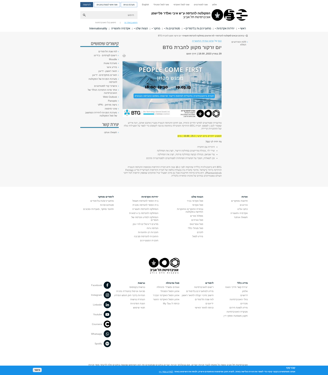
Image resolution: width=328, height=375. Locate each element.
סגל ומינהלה (172, 283)
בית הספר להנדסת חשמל (145, 200)
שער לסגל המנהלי (161, 4)
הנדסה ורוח (152, 228)
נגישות (141, 283)
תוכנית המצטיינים (149, 240)
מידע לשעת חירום (238, 307)
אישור (37, 370)
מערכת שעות (110, 63)
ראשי (243, 28)
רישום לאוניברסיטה (204, 287)
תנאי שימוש (139, 307)
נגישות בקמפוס (137, 287)
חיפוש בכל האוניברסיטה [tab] (105, 22)
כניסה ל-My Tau (171, 303)
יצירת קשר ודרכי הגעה (236, 287)
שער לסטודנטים (201, 4)
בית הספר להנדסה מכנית (145, 205)
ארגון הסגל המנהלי (169, 291)
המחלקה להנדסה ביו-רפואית (143, 213)
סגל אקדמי (197, 205)
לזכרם (200, 232)
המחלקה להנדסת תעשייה (145, 209)
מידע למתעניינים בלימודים (200, 291)
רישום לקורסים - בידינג (105, 55)
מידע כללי (242, 283)
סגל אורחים (197, 220)
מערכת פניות (129, 4)
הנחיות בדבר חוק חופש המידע (129, 295)
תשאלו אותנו (110, 132)
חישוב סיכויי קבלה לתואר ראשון (198, 295)
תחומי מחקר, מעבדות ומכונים (98, 209)
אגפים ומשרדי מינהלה (168, 287)
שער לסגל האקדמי (181, 4)
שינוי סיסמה (111, 108)
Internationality (98, 28)
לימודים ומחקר (106, 196)
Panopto (112, 100)
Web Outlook (110, 96)
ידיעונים (210, 303)
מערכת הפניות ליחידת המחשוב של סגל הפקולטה (101, 114)
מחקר (156, 28)
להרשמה (87, 4)
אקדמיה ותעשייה (120, 28)
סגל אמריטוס (196, 224)
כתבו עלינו (242, 209)
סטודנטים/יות (107, 205)
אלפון (214, 4)
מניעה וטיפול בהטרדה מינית (130, 291)
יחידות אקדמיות (226, 28)
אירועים (244, 205)
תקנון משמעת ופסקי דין (236, 315)
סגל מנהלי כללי (195, 228)
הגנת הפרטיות (137, 303)
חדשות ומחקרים (239, 200)
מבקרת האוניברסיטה (237, 311)
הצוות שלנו (142, 28)
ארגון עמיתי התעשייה (203, 40)
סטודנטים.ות (173, 28)
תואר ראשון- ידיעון (107, 71)
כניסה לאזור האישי (204, 307)
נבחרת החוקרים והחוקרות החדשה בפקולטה (190, 210)
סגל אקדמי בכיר (195, 200)
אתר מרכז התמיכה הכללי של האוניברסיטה (102, 91)
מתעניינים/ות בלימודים (102, 200)
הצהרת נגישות (137, 299)
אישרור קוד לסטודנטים (105, 86)
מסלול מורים (196, 215)
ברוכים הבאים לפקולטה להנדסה (230, 35)
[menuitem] (214, 4)
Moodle (113, 59)
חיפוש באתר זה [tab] (131, 22)
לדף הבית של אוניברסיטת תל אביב (246, 36)
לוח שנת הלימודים (107, 51)
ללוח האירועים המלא (238, 43)
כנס (220, 40)
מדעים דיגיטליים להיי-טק (145, 224)
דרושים (244, 295)
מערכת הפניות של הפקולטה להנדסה (102, 80)
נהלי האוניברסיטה (239, 299)
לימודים (209, 283)
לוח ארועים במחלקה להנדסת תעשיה (198, 35)
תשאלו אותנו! (241, 217)
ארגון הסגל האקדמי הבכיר (166, 295)
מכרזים (244, 303)
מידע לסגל (197, 236)
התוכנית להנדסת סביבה (146, 236)
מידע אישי (112, 67)
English (145, 4)
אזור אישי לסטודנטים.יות (107, 4)
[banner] (164, 16)
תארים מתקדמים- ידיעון (104, 75)
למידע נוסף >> (166, 371)
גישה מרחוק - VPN (107, 104)
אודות (245, 196)
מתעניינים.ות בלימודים (198, 28)
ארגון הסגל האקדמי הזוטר (166, 299)
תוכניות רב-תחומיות (148, 232)
